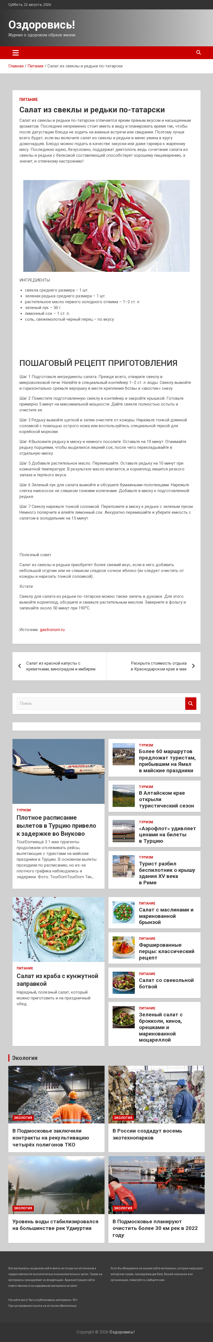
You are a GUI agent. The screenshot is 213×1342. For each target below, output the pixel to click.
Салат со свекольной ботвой (166, 983)
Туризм (24, 810)
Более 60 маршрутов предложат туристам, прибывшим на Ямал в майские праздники (167, 760)
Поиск (190, 703)
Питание (28, 99)
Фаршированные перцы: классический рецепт (166, 951)
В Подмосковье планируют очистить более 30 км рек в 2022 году (155, 1228)
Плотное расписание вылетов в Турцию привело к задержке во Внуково (56, 825)
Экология (24, 1058)
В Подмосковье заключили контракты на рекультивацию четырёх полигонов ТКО (50, 1138)
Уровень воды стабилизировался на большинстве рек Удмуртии (55, 1225)
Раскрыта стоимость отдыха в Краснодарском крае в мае (159, 666)
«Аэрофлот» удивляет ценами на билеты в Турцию (167, 834)
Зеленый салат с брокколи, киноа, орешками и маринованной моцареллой (161, 1027)
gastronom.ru (52, 629)
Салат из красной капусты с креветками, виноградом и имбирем (60, 666)
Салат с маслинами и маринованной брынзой (166, 916)
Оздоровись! (41, 24)
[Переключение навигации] (15, 52)
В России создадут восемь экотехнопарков (147, 1134)
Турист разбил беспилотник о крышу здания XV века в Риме (167, 873)
